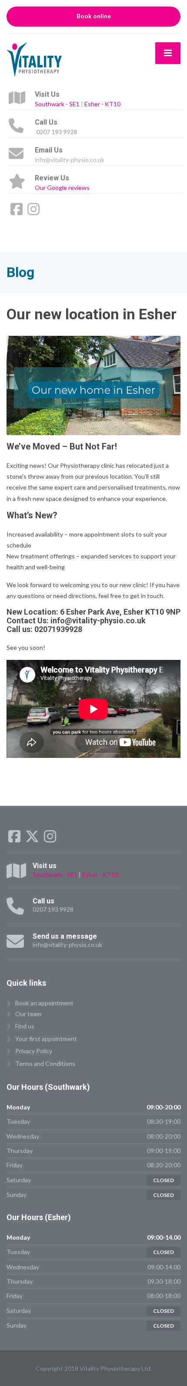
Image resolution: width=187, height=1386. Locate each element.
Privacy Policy (33, 1051)
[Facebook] (17, 212)
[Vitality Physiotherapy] (34, 58)
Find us (24, 1026)
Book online (94, 16)
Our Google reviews (62, 187)
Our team (28, 1014)
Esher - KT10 (102, 104)
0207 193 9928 (53, 909)
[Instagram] (33, 212)
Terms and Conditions (45, 1063)
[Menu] (167, 53)
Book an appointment (44, 1003)
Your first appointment (46, 1038)
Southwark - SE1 (57, 104)
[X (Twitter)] (32, 839)
